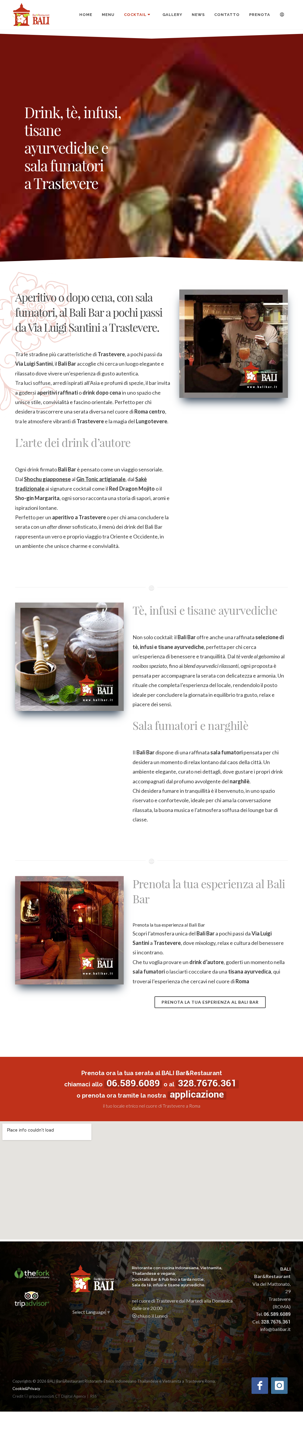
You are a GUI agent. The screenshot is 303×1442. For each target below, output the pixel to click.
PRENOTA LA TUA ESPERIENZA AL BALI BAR (210, 1002)
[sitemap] (89, 1396)
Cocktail (135, 14)
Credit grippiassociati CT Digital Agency (49, 1396)
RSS (93, 1396)
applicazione (197, 1094)
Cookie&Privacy (26, 1388)
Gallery (172, 14)
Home (85, 14)
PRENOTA (259, 14)
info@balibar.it (275, 1329)
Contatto (227, 14)
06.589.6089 (133, 1083)
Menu (108, 14)
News (198, 14)
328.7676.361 (207, 1083)
